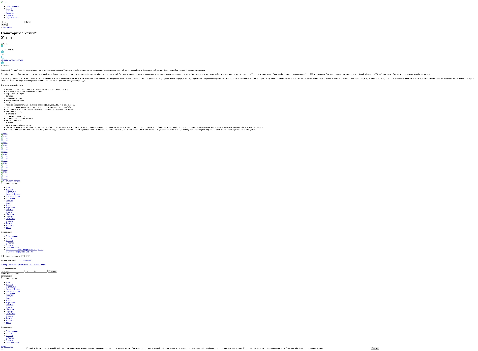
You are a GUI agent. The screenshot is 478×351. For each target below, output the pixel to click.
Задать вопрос (14, 181)
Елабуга (9, 201)
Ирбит (8, 205)
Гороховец (10, 198)
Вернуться (7, 27)
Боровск (9, 189)
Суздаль (9, 221)
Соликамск (10, 219)
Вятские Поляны (13, 194)
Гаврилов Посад (13, 196)
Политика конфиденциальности (19, 252)
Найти (28, 22)
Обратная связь (12, 17)
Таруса (9, 223)
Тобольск (10, 225)
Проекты (10, 15)
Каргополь (10, 207)
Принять (375, 348)
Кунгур (9, 212)
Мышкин (10, 214)
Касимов (9, 210)
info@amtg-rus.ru (25, 260)
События (10, 13)
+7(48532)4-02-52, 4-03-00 (12, 60)
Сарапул (9, 216)
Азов (8, 187)
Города (9, 8)
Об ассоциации (12, 6)
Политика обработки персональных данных (24, 249)
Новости (9, 11)
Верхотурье (11, 192)
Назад (4, 25)
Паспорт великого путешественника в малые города (23, 264)
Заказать (52, 271)
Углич (8, 228)
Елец (8, 203)
